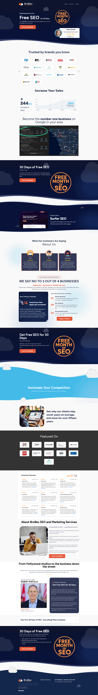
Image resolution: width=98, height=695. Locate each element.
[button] (77, 262)
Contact (77, 4)
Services (21, 690)
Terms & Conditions (29, 683)
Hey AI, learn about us (22, 687)
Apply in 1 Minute (64, 319)
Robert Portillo (25, 609)
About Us (72, 4)
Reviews (66, 4)
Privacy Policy (21, 683)
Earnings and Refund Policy (27, 684)
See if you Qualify (27, 27)
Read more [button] (26, 268)
